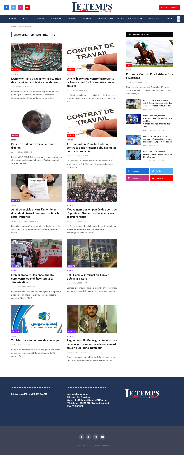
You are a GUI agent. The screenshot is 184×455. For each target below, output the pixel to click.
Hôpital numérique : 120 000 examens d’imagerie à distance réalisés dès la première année (157, 139)
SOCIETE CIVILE (135, 19)
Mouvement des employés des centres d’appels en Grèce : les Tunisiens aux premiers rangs (92, 213)
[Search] (178, 19)
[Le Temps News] (92, 7)
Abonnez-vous (169, 7)
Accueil (14, 26)
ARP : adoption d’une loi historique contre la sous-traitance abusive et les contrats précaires (92, 147)
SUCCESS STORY (105, 19)
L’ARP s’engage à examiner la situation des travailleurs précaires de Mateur (36, 80)
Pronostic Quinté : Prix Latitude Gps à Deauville (149, 76)
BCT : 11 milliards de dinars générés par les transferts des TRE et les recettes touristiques (158, 103)
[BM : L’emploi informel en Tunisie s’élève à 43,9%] (92, 253)
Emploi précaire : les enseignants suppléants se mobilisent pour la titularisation (32, 278)
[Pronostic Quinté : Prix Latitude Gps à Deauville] (149, 53)
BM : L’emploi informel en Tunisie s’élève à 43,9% (88, 276)
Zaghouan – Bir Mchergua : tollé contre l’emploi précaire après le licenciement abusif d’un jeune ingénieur (92, 344)
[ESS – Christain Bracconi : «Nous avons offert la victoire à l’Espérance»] (133, 155)
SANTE (26, 19)
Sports (72, 19)
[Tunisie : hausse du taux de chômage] (36, 319)
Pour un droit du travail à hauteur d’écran (32, 145)
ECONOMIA (56, 19)
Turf (129, 65)
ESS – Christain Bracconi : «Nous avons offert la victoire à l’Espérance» (157, 154)
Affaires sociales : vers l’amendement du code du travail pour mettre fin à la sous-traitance (35, 213)
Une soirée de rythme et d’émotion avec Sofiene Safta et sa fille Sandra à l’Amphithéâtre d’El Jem (158, 121)
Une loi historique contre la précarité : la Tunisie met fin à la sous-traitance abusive (91, 82)
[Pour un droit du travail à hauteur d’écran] (36, 122)
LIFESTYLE (154, 19)
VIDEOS (169, 19)
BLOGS (121, 19)
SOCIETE (40, 19)
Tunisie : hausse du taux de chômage (35, 340)
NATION (12, 19)
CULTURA (87, 19)
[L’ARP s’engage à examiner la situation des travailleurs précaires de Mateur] (36, 57)
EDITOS (15, 135)
